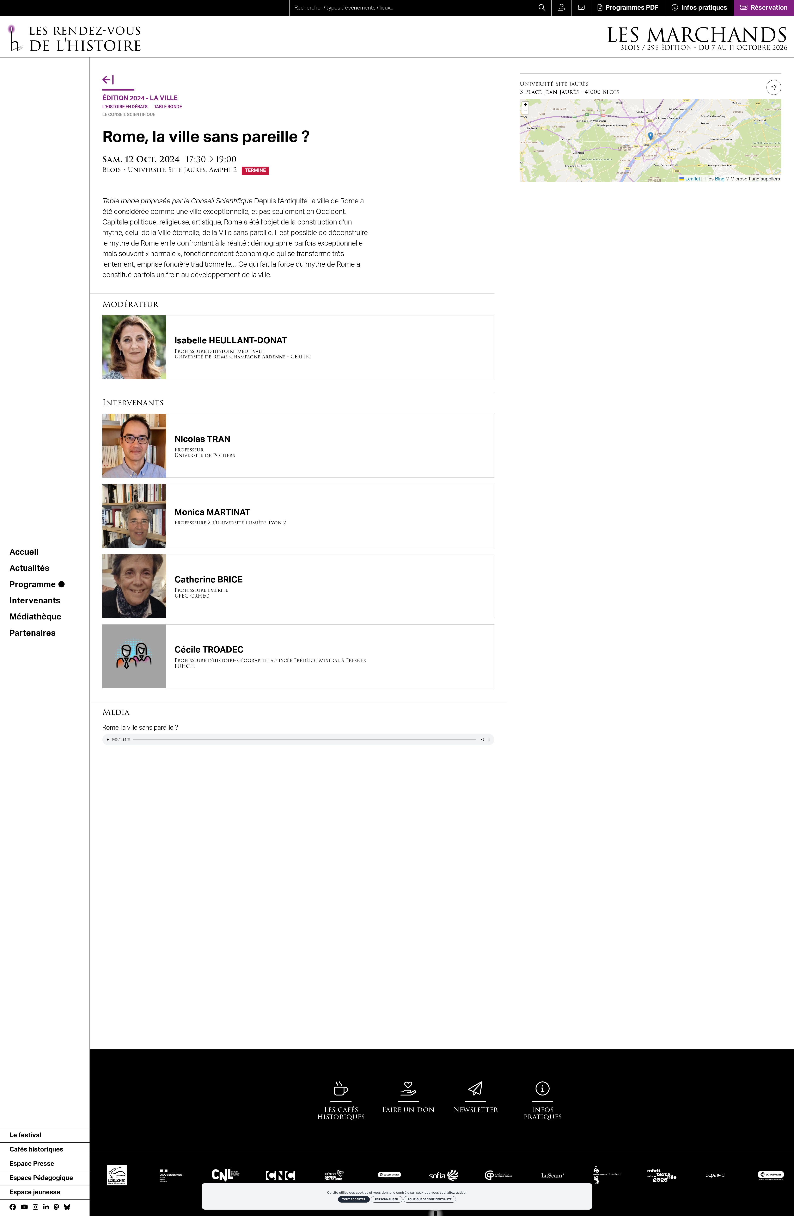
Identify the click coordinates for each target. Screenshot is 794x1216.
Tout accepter (353, 1199)
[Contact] (581, 8)
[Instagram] (35, 1207)
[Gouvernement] (159, 1175)
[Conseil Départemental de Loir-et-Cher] (104, 1175)
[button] (650, 136)
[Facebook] (13, 1207)
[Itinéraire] (773, 87)
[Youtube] (24, 1207)
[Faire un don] (561, 8)
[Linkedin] (46, 1207)
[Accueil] (32, 8)
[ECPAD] (704, 1175)
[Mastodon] (56, 1207)
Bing (720, 178)
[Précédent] (108, 80)
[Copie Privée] (486, 1175)
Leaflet (692, 178)
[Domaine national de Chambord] (595, 1175)
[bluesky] (67, 1207)
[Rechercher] (541, 8)
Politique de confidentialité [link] (430, 1199)
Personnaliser (386, 1199)
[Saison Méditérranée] (649, 1175)
